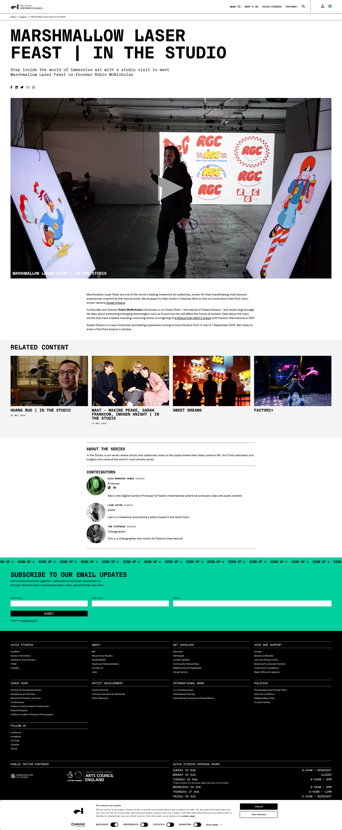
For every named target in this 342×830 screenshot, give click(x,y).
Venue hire (19, 683)
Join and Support (268, 645)
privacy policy (30, 620)
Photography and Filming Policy (270, 689)
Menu (233, 6)
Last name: (97, 598)
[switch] (144, 824)
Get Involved (183, 645)
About (96, 645)
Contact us (97, 667)
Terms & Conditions (264, 694)
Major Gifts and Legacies (267, 672)
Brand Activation (19, 710)
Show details (212, 825)
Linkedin (15, 744)
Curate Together (181, 659)
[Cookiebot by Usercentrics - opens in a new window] (78, 825)
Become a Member (263, 655)
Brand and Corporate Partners (270, 663)
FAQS (13, 663)
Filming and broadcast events (26, 689)
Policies (261, 683)
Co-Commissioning (183, 689)
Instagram (16, 736)
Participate (178, 655)
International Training (184, 694)
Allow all (259, 806)
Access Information (21, 655)
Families (15, 667)
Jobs (94, 672)
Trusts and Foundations (266, 667)
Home (13, 17)
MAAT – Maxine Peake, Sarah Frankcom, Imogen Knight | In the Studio (125, 414)
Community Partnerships (186, 663)
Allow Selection (259, 814)
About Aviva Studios (102, 655)
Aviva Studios (271, 6)
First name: (16, 598)
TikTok (14, 748)
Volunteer (178, 651)
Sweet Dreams (187, 410)
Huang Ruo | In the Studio (41, 410)
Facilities (15, 651)
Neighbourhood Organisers (187, 667)
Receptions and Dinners (23, 694)
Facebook (16, 732)
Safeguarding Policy (264, 698)
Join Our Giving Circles (266, 659)
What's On (251, 6)
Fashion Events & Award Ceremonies (30, 706)
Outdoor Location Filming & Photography (32, 714)
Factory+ (292, 6)
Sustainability (99, 659)
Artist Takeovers (100, 698)
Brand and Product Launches (26, 698)
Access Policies (262, 702)
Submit (49, 613)
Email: (176, 598)
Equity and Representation (105, 663)
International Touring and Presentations (193, 698)
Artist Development (107, 683)
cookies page (188, 816)
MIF (94, 651)
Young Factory (180, 672)
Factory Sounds (100, 689)
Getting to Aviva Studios (23, 659)
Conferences (17, 702)
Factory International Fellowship (108, 694)
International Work (188, 683)
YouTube (15, 740)
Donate (258, 651)
